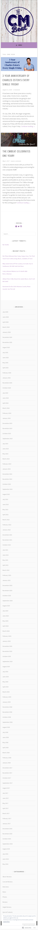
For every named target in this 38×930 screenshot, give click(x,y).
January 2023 (7, 469)
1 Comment (16, 90)
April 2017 (5, 808)
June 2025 (6, 358)
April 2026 (5, 322)
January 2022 (7, 530)
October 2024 (7, 388)
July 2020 (5, 611)
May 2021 (5, 560)
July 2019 (5, 672)
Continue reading (28, 126)
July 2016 (5, 854)
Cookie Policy (6, 921)
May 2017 (5, 803)
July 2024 (5, 393)
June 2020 (6, 616)
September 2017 (7, 783)
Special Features (7, 912)
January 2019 (7, 702)
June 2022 (6, 504)
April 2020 (5, 626)
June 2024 (6, 398)
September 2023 (7, 438)
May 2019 (5, 682)
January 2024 (7, 418)
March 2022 (6, 520)
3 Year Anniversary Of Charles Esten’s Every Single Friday (16, 80)
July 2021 (5, 550)
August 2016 (6, 849)
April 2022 (5, 515)
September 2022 (7, 489)
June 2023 (6, 449)
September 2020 (7, 601)
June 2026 (6, 317)
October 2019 (7, 656)
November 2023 (7, 428)
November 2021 (7, 540)
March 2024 (6, 408)
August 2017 (6, 788)
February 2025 (7, 373)
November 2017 (7, 773)
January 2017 (7, 824)
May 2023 (5, 454)
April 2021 (5, 565)
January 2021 (7, 580)
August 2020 (6, 606)
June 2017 (6, 798)
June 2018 (6, 737)
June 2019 (6, 677)
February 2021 (7, 575)
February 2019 (7, 697)
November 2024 (7, 383)
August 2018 (6, 727)
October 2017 (7, 778)
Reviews (5, 902)
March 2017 (6, 813)
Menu (20, 45)
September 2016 (7, 844)
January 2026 (7, 332)
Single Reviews (7, 907)
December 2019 (7, 646)
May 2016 (5, 864)
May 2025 (5, 363)
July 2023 (5, 444)
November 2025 (7, 342)
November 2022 (7, 479)
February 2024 (7, 413)
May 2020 (5, 621)
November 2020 (7, 590)
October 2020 (7, 596)
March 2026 (6, 327)
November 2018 (7, 712)
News (4, 892)
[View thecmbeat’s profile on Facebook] (16, 226)
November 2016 (7, 834)
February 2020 (7, 636)
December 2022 (7, 474)
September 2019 (7, 661)
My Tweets (6, 245)
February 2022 (7, 525)
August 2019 (6, 666)
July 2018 (5, 732)
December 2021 (7, 535)
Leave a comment (16, 161)
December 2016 (7, 829)
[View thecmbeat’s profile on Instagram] (21, 226)
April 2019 (5, 687)
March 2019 (6, 692)
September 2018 (7, 722)
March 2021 (6, 570)
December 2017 (7, 768)
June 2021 (6, 555)
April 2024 (5, 403)
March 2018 (6, 753)
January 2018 (7, 763)
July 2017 (5, 793)
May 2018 (5, 742)
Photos (5, 897)
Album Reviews (7, 877)
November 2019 (7, 651)
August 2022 (6, 494)
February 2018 (7, 758)
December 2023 (7, 423)
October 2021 (7, 545)
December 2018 (7, 707)
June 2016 (6, 859)
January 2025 (7, 378)
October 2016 (7, 839)
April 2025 (5, 368)
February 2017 (7, 818)
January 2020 (7, 641)
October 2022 (7, 484)
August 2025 (6, 347)
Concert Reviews (7, 882)
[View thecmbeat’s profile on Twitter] (19, 226)
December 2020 (7, 585)
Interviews (6, 887)
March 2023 (6, 459)
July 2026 (5, 312)
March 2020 (6, 631)
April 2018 (5, 747)
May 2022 (5, 509)
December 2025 (7, 337)
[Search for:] (19, 234)
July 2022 (5, 499)
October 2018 (7, 717)
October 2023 (7, 433)
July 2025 (5, 352)
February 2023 (7, 464)
